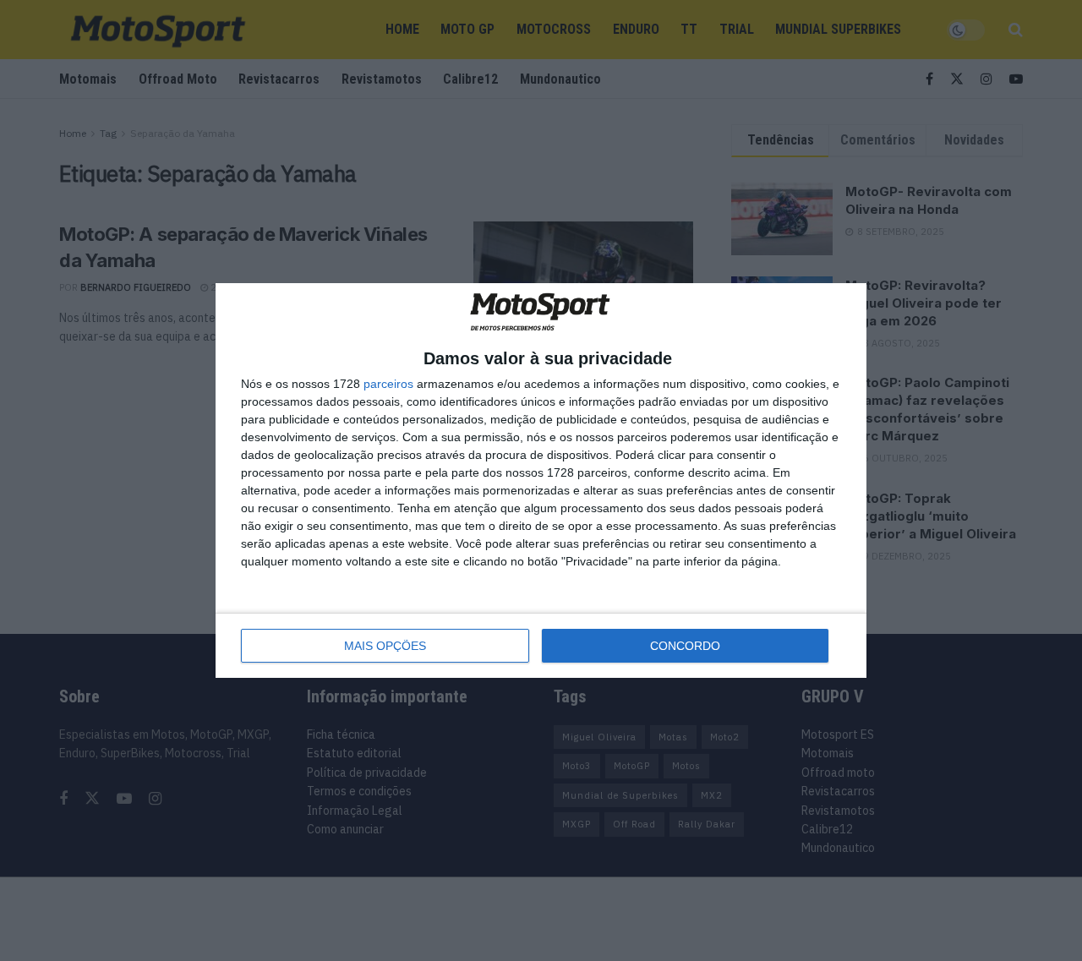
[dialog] (541, 480)
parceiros (388, 384)
